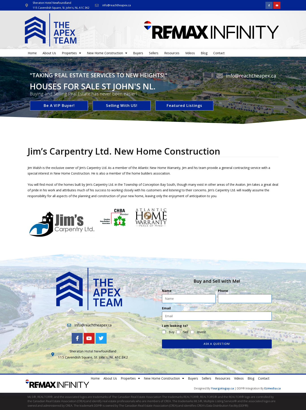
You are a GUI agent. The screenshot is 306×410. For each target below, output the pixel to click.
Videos (190, 53)
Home (32, 53)
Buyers (138, 53)
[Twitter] (101, 338)
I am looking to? (175, 326)
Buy (171, 332)
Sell (185, 332)
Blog (204, 53)
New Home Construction (105, 53)
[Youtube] (276, 5)
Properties (69, 53)
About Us (49, 53)
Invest (201, 332)
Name (167, 291)
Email (166, 308)
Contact (219, 53)
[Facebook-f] (269, 5)
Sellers (153, 53)
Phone (223, 291)
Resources (171, 53)
